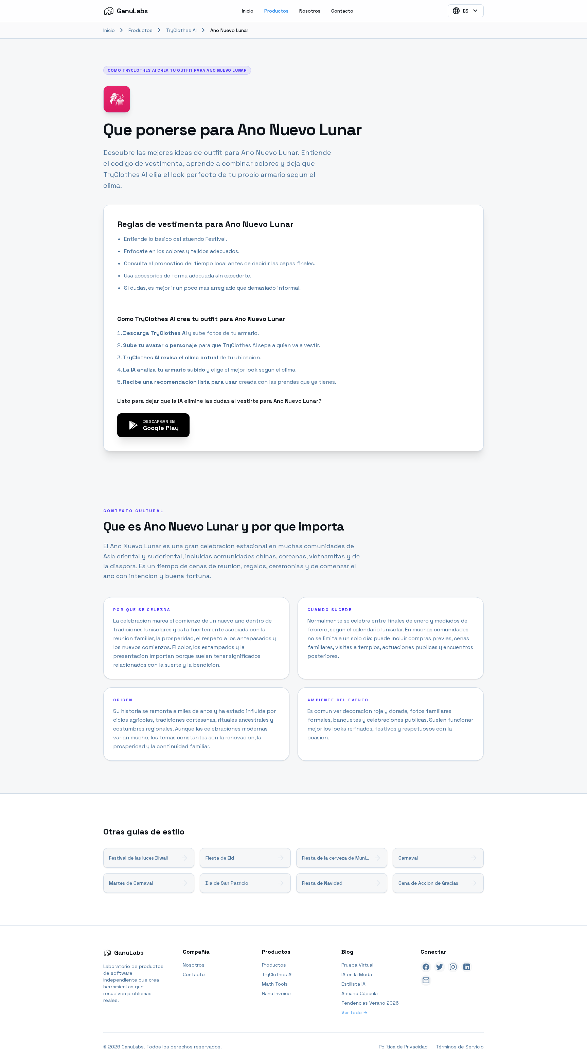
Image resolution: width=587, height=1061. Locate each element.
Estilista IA (353, 984)
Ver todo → (354, 1012)
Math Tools (275, 984)
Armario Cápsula (359, 993)
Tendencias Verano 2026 (370, 1003)
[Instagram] (453, 966)
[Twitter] (439, 966)
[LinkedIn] (466, 966)
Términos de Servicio (460, 1047)
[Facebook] (426, 966)
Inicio (247, 11)
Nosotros (309, 11)
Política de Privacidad (403, 1047)
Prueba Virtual (357, 965)
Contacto (342, 11)
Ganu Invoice (276, 993)
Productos (276, 11)
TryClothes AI (181, 30)
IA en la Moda (356, 974)
